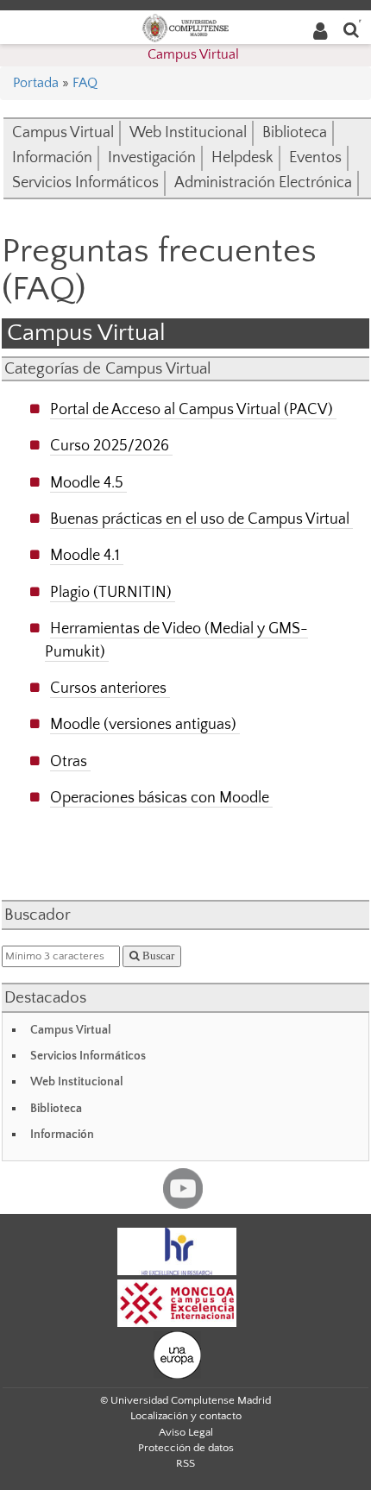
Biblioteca (294, 132)
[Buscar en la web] (351, 29)
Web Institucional (188, 132)
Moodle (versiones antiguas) (143, 724)
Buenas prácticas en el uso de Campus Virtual (199, 519)
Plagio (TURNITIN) (111, 592)
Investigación (152, 158)
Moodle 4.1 (85, 555)
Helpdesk (242, 158)
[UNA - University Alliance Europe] (177, 1353)
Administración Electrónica (263, 183)
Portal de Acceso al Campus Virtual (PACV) (191, 409)
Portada (36, 83)
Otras (68, 761)
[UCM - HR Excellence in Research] (176, 1250)
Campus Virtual (193, 54)
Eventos (315, 158)
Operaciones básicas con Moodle (159, 798)
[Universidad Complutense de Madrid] (185, 27)
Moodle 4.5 (86, 483)
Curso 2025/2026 (109, 446)
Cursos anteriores (108, 688)
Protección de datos (186, 1448)
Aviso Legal (186, 1432)
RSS (185, 1463)
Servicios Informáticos (85, 183)
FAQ (84, 83)
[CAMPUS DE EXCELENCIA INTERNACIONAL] (176, 1302)
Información (52, 158)
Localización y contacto (186, 1416)
